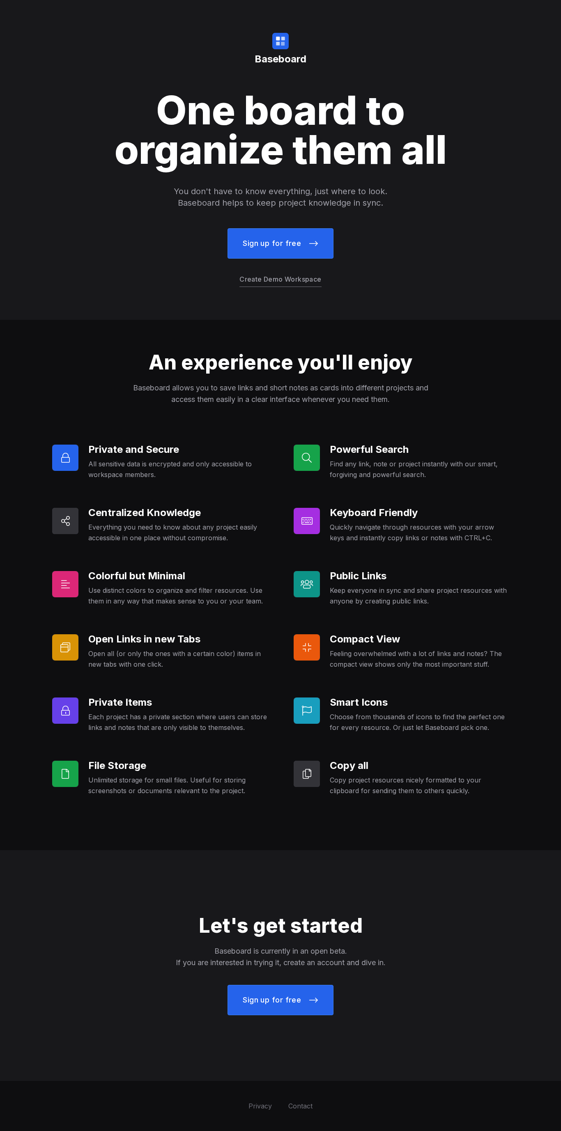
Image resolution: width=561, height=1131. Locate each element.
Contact (300, 1106)
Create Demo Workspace (280, 279)
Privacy (260, 1106)
